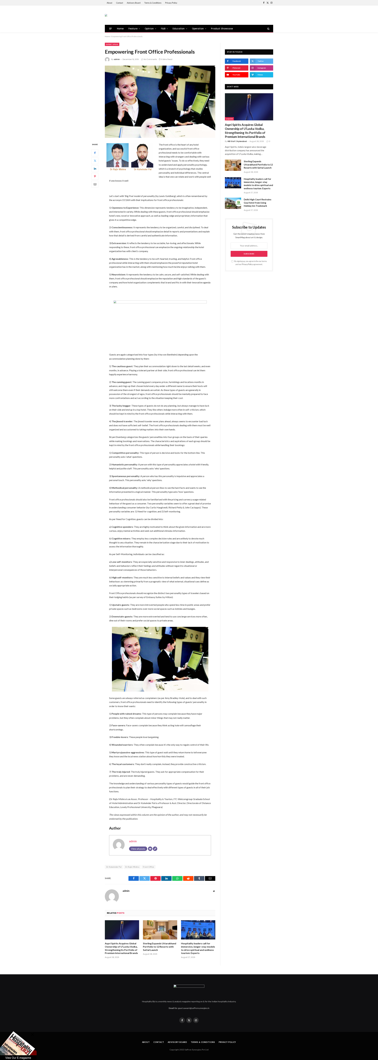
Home (120, 28)
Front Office (148, 867)
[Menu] (110, 28)
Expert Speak (112, 44)
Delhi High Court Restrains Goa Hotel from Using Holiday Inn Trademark (257, 202)
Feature (132, 28)
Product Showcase (222, 28)
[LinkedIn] (95, 168)
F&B (163, 28)
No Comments (150, 59)
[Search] (268, 28)
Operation (198, 28)
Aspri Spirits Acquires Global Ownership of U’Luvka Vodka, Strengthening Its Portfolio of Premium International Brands (121, 948)
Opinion (149, 28)
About (109, 3)
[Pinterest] (95, 176)
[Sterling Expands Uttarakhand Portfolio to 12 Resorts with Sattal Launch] (160, 930)
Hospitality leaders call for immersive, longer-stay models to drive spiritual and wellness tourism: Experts (198, 948)
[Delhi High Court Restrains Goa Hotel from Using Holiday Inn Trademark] (233, 203)
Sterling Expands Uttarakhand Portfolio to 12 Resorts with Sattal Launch (159, 946)
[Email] (95, 184)
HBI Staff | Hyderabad (237, 141)
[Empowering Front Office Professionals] (160, 102)
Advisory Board (133, 3)
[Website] (155, 849)
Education (179, 28)
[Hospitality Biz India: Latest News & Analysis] (106, 15)
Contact (119, 3)
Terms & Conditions (152, 3)
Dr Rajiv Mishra (132, 867)
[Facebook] (95, 152)
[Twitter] (95, 160)
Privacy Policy (171, 3)
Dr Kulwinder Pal (114, 867)
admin (117, 59)
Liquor (229, 119)
